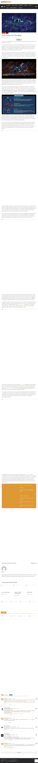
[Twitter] (17, 40)
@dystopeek (10, 698)
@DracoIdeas (29, 719)
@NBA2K (5, 702)
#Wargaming (12, 747)
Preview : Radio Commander (17, 593)
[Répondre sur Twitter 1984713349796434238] (4, 730)
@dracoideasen (13, 708)
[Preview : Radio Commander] (19, 585)
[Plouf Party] (31, 585)
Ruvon (8, 37)
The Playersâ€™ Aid (7, 726)
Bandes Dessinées (13, 7)
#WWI (9, 747)
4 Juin (13, 718)
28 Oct (17, 734)
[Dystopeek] (2, 6)
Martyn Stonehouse (21, 304)
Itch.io (25, 495)
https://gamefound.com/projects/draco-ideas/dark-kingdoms (13, 713)
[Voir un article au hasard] (36, 6)
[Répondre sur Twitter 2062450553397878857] (4, 722)
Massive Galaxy (22, 384)
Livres (7, 7)
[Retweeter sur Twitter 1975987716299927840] (6, 749)
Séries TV (26, 5)
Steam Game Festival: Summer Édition (9, 563)
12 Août (14, 698)
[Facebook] (19, 40)
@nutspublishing (12, 734)
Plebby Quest (33, 563)
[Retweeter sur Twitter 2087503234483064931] (6, 704)
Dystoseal (20, 7)
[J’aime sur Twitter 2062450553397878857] (8, 722)
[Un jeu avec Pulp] (6, 585)
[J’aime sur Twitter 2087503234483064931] (8, 704)
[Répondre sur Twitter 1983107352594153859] (4, 740)
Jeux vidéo (8, 5)
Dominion (14, 89)
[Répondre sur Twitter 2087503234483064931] (4, 704)
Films (30, 5)
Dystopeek (6, 698)
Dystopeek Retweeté (7, 707)
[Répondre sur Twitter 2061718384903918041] (4, 715)
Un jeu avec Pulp (5, 592)
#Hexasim (25, 744)
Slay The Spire (27, 474)
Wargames (21, 5)
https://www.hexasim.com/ (8, 746)
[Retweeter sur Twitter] (3, 725)
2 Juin (17, 708)
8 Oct (13, 743)
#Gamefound (10, 719)
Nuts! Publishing (7, 734)
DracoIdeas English (7, 708)
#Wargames (6, 747)
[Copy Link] (21, 40)
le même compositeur (10, 388)
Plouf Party (29, 592)
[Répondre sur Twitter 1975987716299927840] (4, 749)
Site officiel (21, 487)
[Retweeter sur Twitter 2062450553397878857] (6, 722)
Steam (27, 495)
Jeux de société (14, 5)
